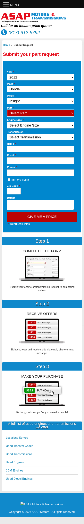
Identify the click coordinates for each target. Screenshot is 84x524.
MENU (14, 5)
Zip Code (13, 185)
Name (11, 143)
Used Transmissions (19, 454)
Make (11, 83)
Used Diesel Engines (19, 478)
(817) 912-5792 (24, 32)
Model (11, 95)
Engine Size (15, 120)
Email (11, 155)
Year (10, 71)
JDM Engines (14, 470)
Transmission (16, 131)
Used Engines (15, 462)
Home (6, 45)
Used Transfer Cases (19, 445)
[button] (6, 4)
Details (11, 197)
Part (10, 107)
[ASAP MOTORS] (33, 21)
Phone (12, 167)
